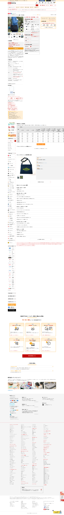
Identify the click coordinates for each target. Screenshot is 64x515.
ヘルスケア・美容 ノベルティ (24, 465)
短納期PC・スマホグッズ (46, 474)
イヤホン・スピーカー (23, 439)
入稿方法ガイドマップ (12, 104)
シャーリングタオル (34, 457)
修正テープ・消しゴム (12, 480)
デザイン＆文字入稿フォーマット (19, 98)
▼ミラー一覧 (22, 466)
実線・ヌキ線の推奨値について (13, 109)
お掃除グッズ (22, 461)
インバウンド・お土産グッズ (47, 452)
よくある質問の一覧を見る (40, 239)
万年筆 (21, 430)
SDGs (10, 157)
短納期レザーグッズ (46, 483)
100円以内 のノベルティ (10, 142)
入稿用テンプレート (11, 98)
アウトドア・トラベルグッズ (12, 192)
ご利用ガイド (11, 503)
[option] (16, 24)
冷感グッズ (33, 476)
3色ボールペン (22, 425)
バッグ (40, 157)
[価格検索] (15, 141)
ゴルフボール (11, 196)
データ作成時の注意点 (12, 105)
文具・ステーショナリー (12, 167)
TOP (8, 11)
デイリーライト (22, 457)
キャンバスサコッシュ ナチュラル (17, 72)
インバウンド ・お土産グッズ (11, 218)
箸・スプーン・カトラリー (46, 455)
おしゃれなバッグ (12, 440)
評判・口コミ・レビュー (35, 502)
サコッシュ (19, 11)
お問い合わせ (33, 501)
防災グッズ (33, 438)
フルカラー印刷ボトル (12, 460)
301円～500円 (9, 145)
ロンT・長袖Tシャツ (46, 425)
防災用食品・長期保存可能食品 (47, 464)
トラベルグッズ (34, 424)
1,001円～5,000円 (10, 148)
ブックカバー (11, 474)
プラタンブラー (11, 453)
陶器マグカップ (11, 464)
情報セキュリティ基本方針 (24, 507)
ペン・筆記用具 (11, 165)
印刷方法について (11, 102)
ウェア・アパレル (11, 173)
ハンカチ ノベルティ (34, 463)
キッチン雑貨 (11, 220)
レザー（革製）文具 (12, 476)
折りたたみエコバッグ (12, 436)
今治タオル (33, 448)
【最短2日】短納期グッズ (12, 236)
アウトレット (11, 242)
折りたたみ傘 (33, 429)
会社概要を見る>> (10, 390)
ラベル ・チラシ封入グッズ (12, 182)
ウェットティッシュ (11, 190)
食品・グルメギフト (12, 222)
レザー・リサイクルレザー (12, 210)
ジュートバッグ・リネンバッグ (13, 434)
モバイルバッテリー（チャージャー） (25, 438)
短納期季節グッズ (45, 473)
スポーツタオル (34, 453)
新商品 (10, 155)
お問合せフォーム (48, 404)
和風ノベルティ (45, 449)
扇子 (32, 471)
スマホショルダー (23, 444)
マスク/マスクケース (23, 477)
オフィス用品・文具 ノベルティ (13, 469)
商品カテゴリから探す (12, 502)
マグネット (11, 475)
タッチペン (22, 440)
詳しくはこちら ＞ (52, 400)
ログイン (48, 0)
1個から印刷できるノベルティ (12, 240)
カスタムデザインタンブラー (13, 449)
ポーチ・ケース (11, 163)
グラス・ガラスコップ (12, 466)
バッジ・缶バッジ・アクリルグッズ (25, 463)
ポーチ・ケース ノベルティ (13, 444)
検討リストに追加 (53, 14)
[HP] (45, 159)
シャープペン (22, 429)
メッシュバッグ (11, 441)
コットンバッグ (11, 425)
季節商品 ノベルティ (34, 465)
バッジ (10, 232)
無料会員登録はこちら (32, 355)
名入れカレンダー (23, 453)
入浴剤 (21, 472)
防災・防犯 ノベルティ (34, 437)
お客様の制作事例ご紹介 (35, 503)
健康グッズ (22, 476)
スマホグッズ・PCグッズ (12, 177)
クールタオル (33, 477)
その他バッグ (11, 442)
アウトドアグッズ (23, 484)
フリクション (22, 424)
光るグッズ (11, 234)
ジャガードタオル (34, 458)
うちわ (10, 171)
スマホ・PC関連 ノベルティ (24, 434)
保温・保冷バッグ (12, 430)
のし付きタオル (34, 446)
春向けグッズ (33, 466)
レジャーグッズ (34, 425)
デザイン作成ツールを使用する (45, 18)
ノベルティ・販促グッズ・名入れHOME (14, 501)
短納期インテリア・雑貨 (46, 478)
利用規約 (22, 502)
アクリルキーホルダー (46, 437)
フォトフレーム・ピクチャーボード (25, 456)
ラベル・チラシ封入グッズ (24, 449)
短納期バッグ (45, 468)
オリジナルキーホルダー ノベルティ (47, 444)
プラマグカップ (11, 465)
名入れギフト (11, 226)
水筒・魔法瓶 (11, 459)
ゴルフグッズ (11, 194)
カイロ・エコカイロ (34, 482)
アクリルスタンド (45, 438)
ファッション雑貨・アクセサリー (12, 175)
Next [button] (22, 24)
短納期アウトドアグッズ (46, 479)
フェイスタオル (34, 452)
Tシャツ (44, 424)
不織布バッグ (11, 429)
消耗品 (21, 462)
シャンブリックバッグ (12, 435)
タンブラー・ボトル (12, 169)
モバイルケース (22, 445)
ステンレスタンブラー (12, 448)
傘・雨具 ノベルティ (34, 428)
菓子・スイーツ (45, 460)
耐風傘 (33, 433)
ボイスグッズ (11, 230)
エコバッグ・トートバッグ (13, 11)
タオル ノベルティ (34, 442)
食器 (44, 456)
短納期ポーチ (45, 472)
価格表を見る (16, 48)
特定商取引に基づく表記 (23, 503)
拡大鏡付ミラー (22, 471)
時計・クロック (22, 452)
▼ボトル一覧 (11, 454)
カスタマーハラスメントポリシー (24, 508)
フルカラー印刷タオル (34, 447)
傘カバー (33, 434)
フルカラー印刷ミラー (23, 467)
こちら (41, 125)
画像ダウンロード (16, 39)
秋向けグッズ (33, 478)
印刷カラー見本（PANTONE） (13, 108)
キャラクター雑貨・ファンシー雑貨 (12, 224)
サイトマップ (33, 507)
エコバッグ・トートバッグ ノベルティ (14, 424)
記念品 (38, 157)
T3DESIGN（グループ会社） (47, 505)
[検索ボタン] (37, 5)
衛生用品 (22, 478)
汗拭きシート (33, 472)
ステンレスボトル (12, 455)
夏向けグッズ (33, 467)
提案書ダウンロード (44, 25)
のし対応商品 (11, 238)
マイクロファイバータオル (35, 459)
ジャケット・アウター (46, 429)
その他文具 (11, 481)
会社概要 (22, 501)
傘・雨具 (10, 198)
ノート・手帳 (11, 470)
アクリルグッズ (11, 228)
